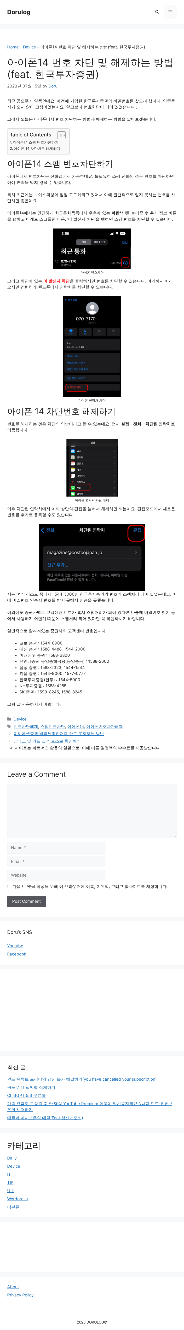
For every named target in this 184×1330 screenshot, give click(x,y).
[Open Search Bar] (157, 12)
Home (13, 47)
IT (9, 1174)
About (13, 1286)
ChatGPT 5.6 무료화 (26, 1095)
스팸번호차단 (52, 726)
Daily (12, 1158)
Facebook (16, 954)
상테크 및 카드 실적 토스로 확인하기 (47, 741)
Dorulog (18, 12)
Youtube (15, 945)
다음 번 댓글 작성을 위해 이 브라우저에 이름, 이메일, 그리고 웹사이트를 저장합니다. (90, 886)
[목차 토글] (59, 135)
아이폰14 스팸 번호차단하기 (35, 142)
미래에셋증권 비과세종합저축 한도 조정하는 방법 (59, 733)
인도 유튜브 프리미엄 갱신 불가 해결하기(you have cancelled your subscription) (82, 1079)
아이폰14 (75, 726)
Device (29, 47)
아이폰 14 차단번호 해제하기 (37, 148)
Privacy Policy (20, 1295)
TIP (10, 1182)
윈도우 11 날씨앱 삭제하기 (31, 1087)
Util (10, 1190)
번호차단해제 (26, 726)
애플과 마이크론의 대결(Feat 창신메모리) (45, 1117)
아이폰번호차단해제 (104, 726)
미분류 (13, 1207)
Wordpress (17, 1198)
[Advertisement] (92, 1010)
